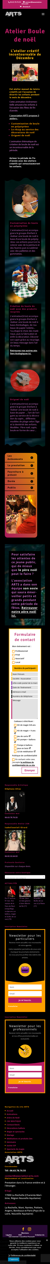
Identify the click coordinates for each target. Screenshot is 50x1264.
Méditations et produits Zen (19, 1138)
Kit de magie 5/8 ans (26, 725)
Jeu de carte (23, 736)
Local (17, 662)
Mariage (10, 1135)
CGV (20, 1235)
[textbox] (25, 878)
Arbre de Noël (13, 1117)
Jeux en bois (23, 748)
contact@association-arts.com (22, 1175)
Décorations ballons (16, 1128)
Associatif (19, 658)
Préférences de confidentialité (23, 1255)
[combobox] (25, 877)
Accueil (10, 1110)
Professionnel (21, 651)
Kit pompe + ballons (26, 739)
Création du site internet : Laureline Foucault (26, 1236)
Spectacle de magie (15, 1149)
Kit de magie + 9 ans (26, 730)
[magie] (10, 891)
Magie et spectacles (16, 1131)
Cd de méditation (25, 751)
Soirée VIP (11, 1145)
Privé (17, 654)
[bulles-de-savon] (39, 891)
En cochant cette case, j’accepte (23, 762)
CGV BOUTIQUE (14, 1121)
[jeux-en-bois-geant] (25, 891)
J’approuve (13, 1259)
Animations (12, 1114)
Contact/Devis (13, 1124)
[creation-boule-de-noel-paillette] (21, 533)
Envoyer (30, 770)
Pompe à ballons (24, 745)
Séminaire (11, 1142)
